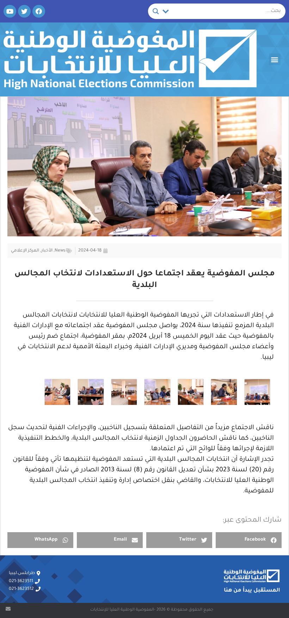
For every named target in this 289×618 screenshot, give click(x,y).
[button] (275, 59)
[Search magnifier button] (156, 11)
